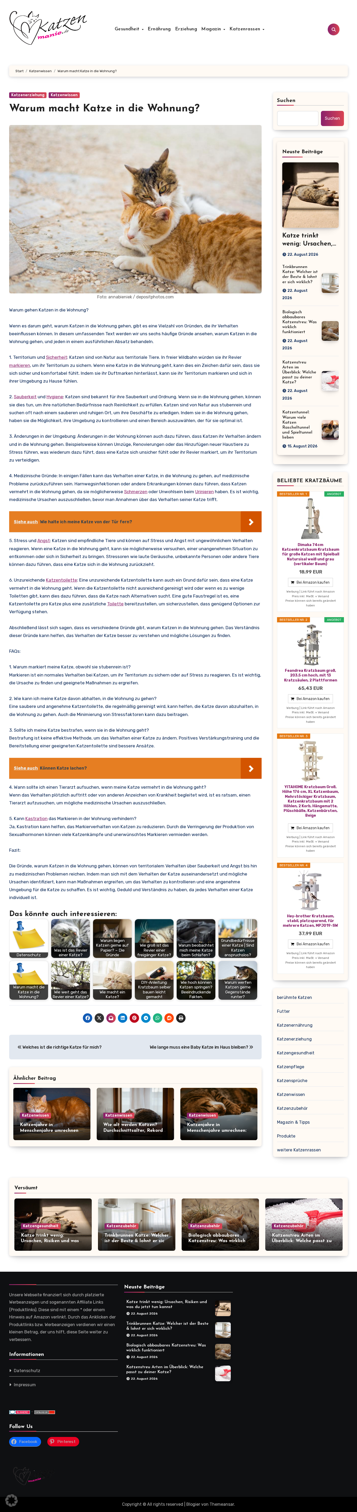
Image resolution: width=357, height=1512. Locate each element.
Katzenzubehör (292, 1108)
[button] (11, 1500)
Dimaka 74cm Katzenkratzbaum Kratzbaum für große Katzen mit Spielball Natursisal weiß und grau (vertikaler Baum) (310, 554)
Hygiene (55, 396)
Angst (43, 540)
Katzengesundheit (295, 1052)
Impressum (25, 1384)
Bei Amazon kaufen (313, 582)
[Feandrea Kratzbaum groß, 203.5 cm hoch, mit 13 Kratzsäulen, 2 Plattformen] (310, 645)
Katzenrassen (245, 29)
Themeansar (222, 1504)
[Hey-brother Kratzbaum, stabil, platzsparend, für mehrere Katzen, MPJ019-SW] (310, 890)
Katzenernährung (295, 1025)
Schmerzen (135, 491)
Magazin (212, 29)
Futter (283, 1011)
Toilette (115, 603)
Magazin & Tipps (293, 1122)
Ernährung (159, 29)
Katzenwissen (64, 95)
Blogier (193, 1504)
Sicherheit (56, 357)
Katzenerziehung (27, 95)
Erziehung (186, 29)
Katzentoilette (61, 580)
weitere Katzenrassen (299, 1149)
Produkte (286, 1136)
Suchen (286, 100)
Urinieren (204, 491)
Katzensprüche (292, 1080)
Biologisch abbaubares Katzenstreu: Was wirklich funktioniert (299, 322)
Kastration (36, 818)
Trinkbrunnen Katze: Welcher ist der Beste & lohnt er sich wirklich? (137, 1241)
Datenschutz (27, 1370)
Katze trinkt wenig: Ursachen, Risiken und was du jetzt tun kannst (50, 1241)
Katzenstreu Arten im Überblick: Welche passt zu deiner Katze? (299, 372)
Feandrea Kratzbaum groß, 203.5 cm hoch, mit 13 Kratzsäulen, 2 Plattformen (310, 675)
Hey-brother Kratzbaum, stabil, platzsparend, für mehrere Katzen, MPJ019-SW (310, 921)
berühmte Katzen (294, 997)
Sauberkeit (25, 396)
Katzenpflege (290, 1066)
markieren (19, 365)
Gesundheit (128, 29)
